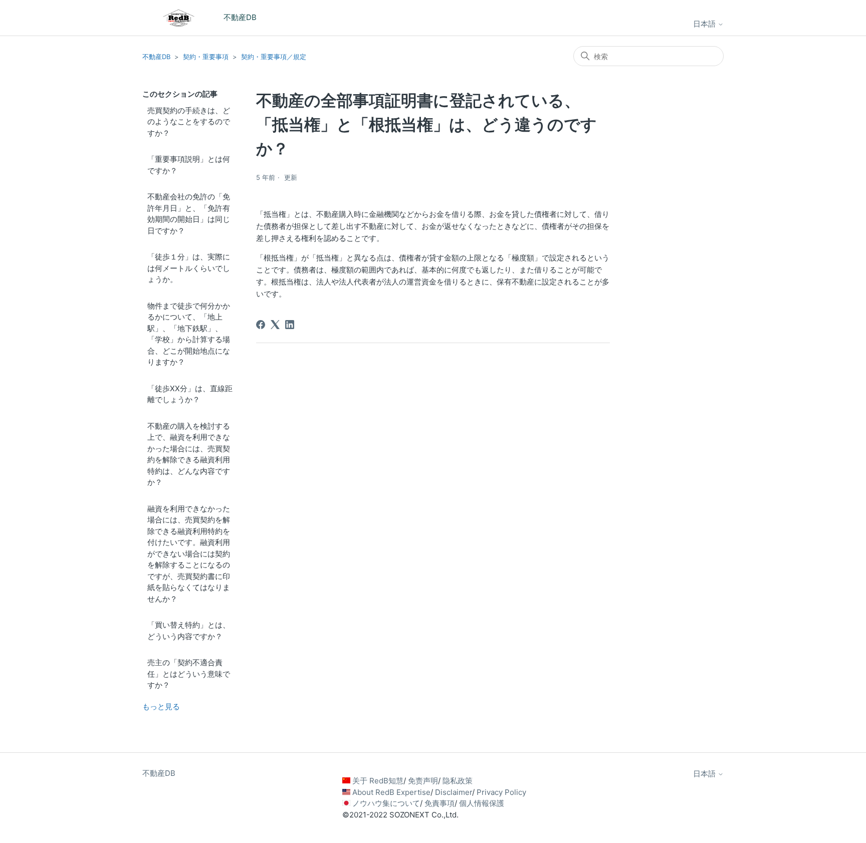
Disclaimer (453, 792)
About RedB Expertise (391, 792)
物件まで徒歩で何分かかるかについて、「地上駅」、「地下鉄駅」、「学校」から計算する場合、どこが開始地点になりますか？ (188, 334)
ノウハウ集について (386, 803)
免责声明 (423, 780)
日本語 (705, 24)
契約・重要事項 (206, 57)
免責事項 (439, 803)
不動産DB (156, 57)
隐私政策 (458, 780)
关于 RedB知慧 (377, 780)
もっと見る (161, 706)
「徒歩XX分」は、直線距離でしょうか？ (190, 394)
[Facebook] (260, 324)
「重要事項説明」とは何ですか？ (188, 164)
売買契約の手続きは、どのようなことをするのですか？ (188, 122)
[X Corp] (275, 324)
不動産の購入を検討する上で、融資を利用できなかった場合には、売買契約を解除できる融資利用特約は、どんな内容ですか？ (188, 454)
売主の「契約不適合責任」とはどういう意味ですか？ (188, 674)
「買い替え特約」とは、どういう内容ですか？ (188, 630)
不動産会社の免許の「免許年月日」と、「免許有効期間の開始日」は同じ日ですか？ (188, 213)
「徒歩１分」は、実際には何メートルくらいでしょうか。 (188, 268)
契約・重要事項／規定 (273, 57)
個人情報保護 (481, 803)
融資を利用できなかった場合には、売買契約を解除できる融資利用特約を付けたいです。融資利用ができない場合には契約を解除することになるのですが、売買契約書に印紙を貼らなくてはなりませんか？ (188, 554)
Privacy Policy (501, 792)
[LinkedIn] (289, 324)
